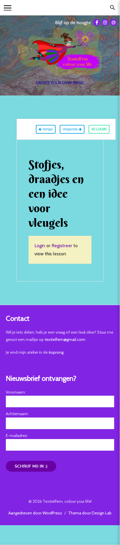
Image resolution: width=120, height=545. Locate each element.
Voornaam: (16, 392)
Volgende (71, 129)
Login (101, 129)
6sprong (56, 352)
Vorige (47, 129)
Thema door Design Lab (90, 513)
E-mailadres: (17, 435)
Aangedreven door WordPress (35, 513)
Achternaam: (17, 413)
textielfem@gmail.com (65, 339)
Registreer (62, 245)
